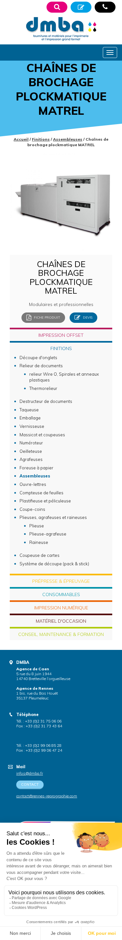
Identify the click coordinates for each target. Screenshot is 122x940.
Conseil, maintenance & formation (61, 634)
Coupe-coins (32, 509)
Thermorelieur (43, 388)
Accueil (21, 139)
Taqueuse (29, 409)
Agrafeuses (31, 459)
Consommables (61, 594)
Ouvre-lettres (33, 484)
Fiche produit (46, 317)
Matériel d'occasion (61, 621)
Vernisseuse (32, 426)
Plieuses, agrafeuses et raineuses (53, 517)
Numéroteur (31, 442)
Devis (87, 317)
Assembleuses (67, 139)
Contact (30, 784)
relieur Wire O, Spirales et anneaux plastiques (64, 377)
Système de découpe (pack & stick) (54, 563)
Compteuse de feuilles (41, 492)
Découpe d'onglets (38, 357)
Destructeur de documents (46, 401)
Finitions (41, 139)
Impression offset (61, 335)
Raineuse (38, 542)
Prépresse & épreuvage (61, 581)
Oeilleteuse (31, 451)
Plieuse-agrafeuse (47, 533)
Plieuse (36, 525)
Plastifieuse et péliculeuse (45, 500)
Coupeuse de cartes (40, 555)
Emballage (30, 417)
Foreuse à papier (36, 467)
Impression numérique (61, 608)
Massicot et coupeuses (42, 434)
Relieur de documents (41, 365)
